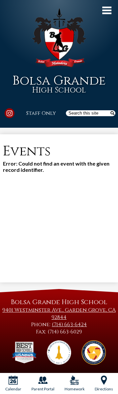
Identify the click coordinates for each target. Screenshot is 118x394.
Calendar (13, 388)
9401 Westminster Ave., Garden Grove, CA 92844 (59, 313)
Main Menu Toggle (106, 10)
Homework (75, 388)
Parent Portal (42, 388)
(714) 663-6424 (69, 324)
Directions (104, 388)
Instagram (9, 113)
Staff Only (41, 113)
